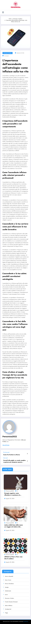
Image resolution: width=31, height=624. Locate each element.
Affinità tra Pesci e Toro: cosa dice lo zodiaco (13, 558)
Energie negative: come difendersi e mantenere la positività (12, 494)
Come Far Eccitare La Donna (11, 455)
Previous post (6, 452)
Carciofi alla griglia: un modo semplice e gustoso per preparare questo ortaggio (14, 461)
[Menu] (3, 12)
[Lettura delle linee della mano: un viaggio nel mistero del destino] (15, 514)
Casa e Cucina (8, 580)
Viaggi (6, 613)
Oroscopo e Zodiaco (7, 53)
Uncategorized (8, 609)
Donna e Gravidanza (9, 583)
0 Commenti (6, 56)
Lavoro (6, 594)
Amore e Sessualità (9, 576)
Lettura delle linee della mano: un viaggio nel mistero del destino (13, 526)
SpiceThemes (25, 621)
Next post (5, 458)
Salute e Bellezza (8, 605)
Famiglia (7, 587)
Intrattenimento (8, 591)
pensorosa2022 (9, 436)
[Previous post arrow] (27, 454)
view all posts (5, 445)
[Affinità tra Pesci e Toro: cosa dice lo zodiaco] (15, 545)
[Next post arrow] (27, 461)
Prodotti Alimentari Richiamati (11, 602)
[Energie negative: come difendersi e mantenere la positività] (15, 482)
